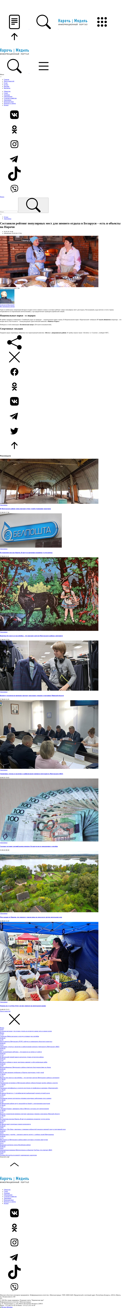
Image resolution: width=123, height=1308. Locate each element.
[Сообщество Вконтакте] (61, 115)
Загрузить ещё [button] (4, 1157)
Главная (6, 79)
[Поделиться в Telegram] (61, 416)
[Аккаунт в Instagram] (61, 144)
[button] (14, 28)
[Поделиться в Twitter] (61, 431)
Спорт (6, 93)
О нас (6, 83)
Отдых (6, 84)
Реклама (6, 86)
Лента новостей (9, 81)
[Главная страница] (73, 28)
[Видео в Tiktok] (61, 173)
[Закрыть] (1, 76)
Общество (7, 91)
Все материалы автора (7, 306)
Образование (8, 96)
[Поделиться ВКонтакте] (61, 401)
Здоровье (7, 95)
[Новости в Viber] (61, 188)
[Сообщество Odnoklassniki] (61, 129)
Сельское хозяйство (10, 98)
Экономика (7, 100)
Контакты (7, 88)
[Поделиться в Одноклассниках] (61, 386)
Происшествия (9, 101)
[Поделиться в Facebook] (61, 372)
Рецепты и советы (10, 103)
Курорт (6, 105)
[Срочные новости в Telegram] (61, 159)
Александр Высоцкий (7, 305)
